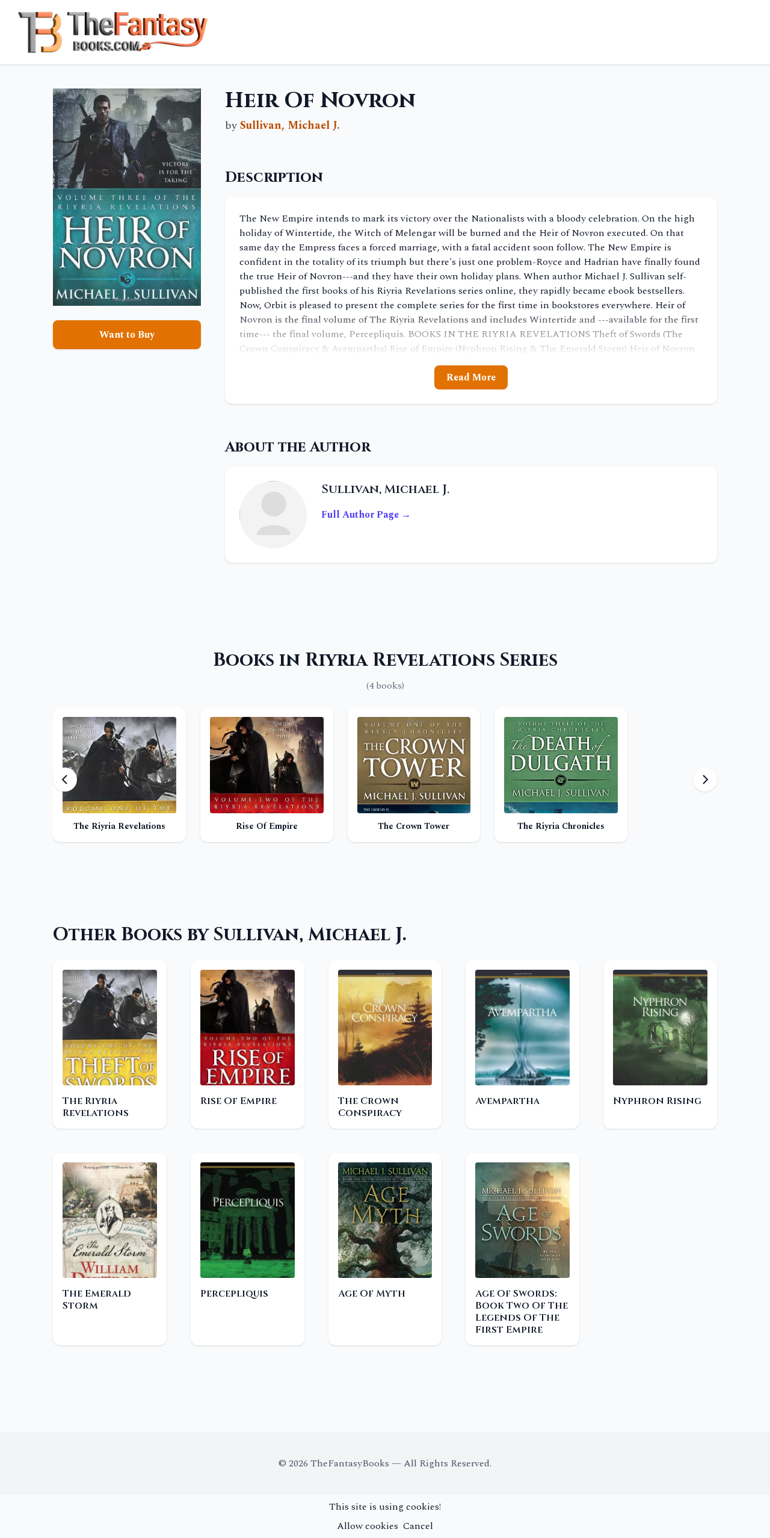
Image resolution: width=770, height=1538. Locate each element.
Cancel (418, 1526)
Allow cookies (367, 1526)
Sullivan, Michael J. (290, 125)
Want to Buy (127, 334)
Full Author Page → (366, 514)
